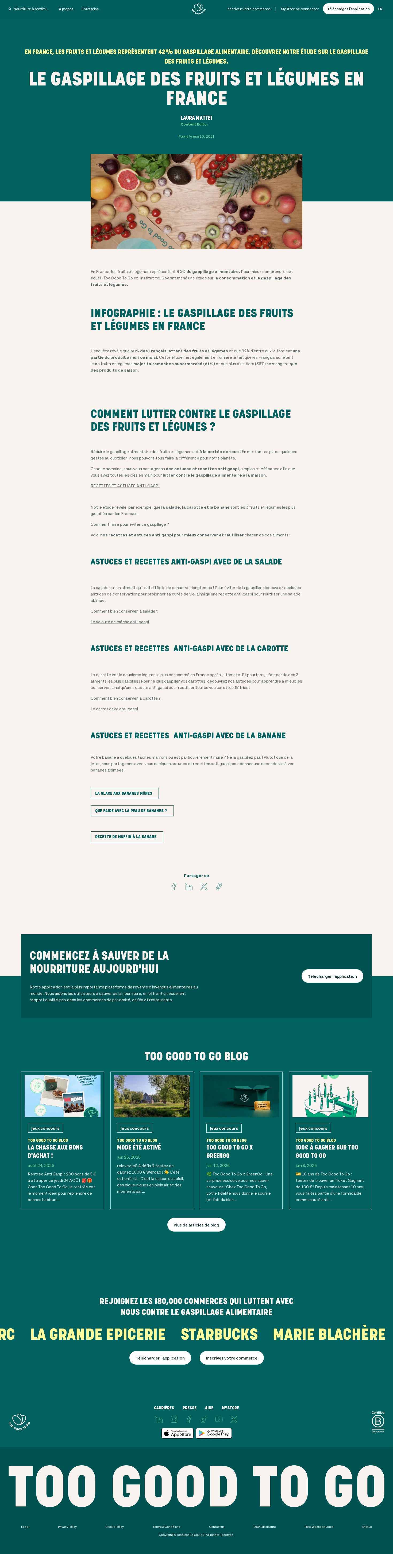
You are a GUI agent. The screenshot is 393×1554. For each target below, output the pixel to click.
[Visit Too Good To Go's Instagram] (174, 1419)
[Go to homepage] (198, 8)
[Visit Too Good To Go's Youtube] (219, 1419)
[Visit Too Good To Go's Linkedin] (189, 886)
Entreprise (90, 8)
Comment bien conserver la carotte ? (126, 697)
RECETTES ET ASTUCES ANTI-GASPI (125, 485)
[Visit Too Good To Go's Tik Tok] (204, 1419)
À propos (66, 8)
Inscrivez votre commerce (248, 8)
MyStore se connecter (300, 8)
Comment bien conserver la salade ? (124, 610)
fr (380, 8)
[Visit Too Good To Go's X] (234, 1419)
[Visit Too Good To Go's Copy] (219, 886)
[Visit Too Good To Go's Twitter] (204, 886)
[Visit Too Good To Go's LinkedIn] (159, 1419)
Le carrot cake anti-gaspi (114, 708)
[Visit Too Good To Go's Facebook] (174, 886)
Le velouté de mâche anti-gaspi (120, 621)
